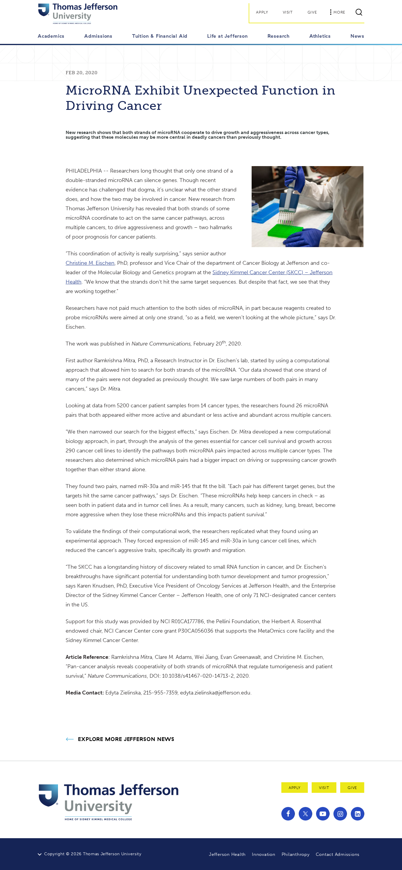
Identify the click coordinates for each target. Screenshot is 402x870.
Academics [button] (51, 36)
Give (312, 12)
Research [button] (279, 36)
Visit (288, 12)
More (339, 12)
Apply (262, 12)
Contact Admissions (338, 854)
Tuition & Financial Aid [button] (159, 36)
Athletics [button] (320, 36)
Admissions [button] (98, 36)
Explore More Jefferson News (126, 739)
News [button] (357, 36)
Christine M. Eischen (90, 263)
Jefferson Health (227, 854)
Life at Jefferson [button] (227, 36)
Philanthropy (296, 854)
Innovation (263, 854)
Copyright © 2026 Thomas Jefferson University (93, 853)
